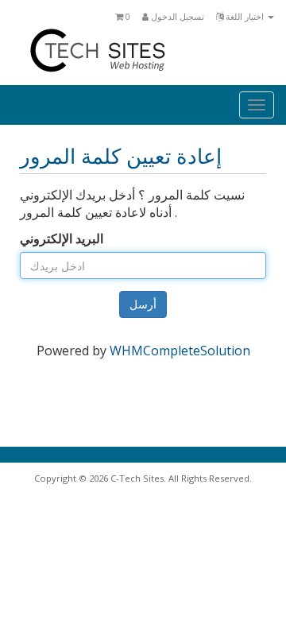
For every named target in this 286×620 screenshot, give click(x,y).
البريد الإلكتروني (61, 238)
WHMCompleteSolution (180, 350)
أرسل (143, 304)
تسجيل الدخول (176, 16)
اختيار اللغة (244, 16)
